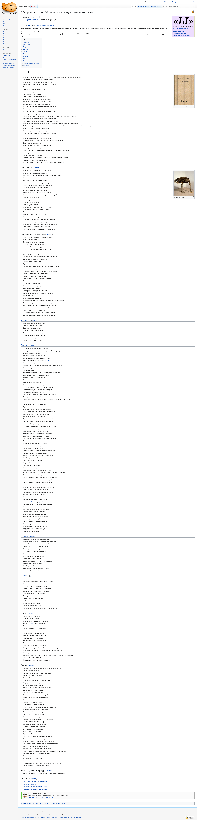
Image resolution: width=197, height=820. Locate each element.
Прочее (24, 345)
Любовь (24, 575)
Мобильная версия (75, 817)
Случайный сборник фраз (181, 35)
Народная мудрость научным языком (35, 781)
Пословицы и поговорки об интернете (35, 786)
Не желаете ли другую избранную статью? (40, 797)
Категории (24, 803)
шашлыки (63, 584)
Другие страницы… (180, 33)
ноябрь (31, 502)
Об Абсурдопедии (45, 817)
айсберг (47, 360)
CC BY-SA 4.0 (45, 814)
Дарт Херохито (32, 20)
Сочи (31, 623)
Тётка (29, 25)
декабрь (41, 502)
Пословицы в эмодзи (30, 784)
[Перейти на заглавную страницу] (9, 8)
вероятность (50, 584)
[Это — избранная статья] (193, 11)
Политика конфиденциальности (29, 817)
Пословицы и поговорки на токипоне (35, 789)
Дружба (24, 535)
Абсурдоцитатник (35, 803)
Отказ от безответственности (60, 817)
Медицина (25, 319)
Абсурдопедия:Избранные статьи (53, 803)
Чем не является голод (45, 25)
